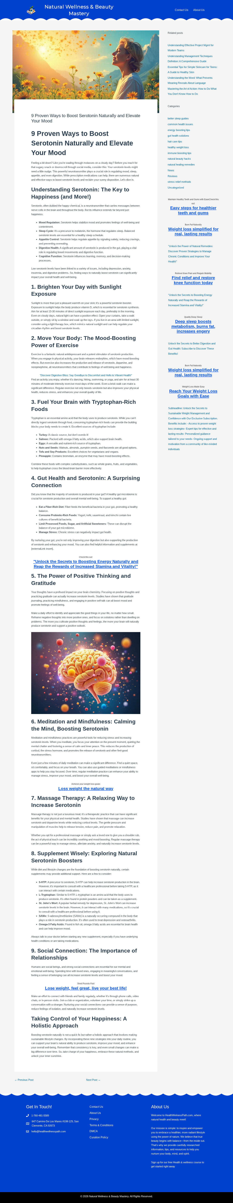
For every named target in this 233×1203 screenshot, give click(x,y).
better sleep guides (178, 118)
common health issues (180, 124)
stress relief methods (179, 181)
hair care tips (175, 141)
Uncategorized (176, 187)
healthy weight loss (178, 147)
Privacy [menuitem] (94, 1119)
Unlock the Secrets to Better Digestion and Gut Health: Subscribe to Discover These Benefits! (191, 348)
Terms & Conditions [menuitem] (101, 1125)
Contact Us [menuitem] (96, 1106)
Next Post (93, 1079)
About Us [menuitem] (95, 1112)
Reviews (172, 176)
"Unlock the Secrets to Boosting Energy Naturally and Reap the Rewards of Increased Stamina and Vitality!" (190, 300)
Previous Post (23, 1079)
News (171, 170)
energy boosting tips (179, 130)
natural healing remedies (181, 164)
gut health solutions (178, 135)
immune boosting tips (179, 153)
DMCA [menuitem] (94, 1131)
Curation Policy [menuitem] (99, 1137)
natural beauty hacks (179, 158)
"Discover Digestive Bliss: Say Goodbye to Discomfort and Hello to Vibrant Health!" (86, 375)
